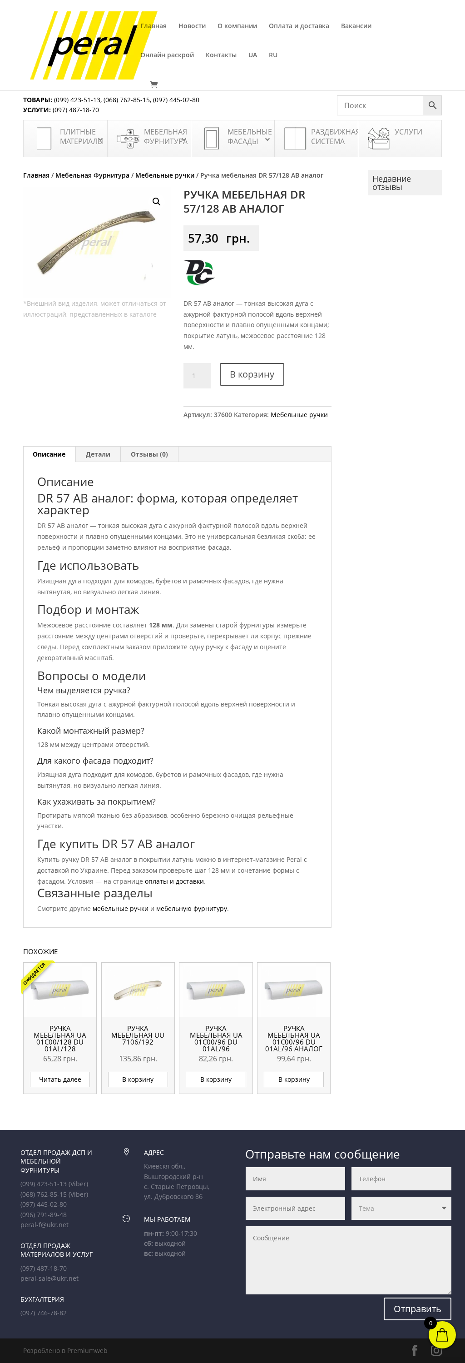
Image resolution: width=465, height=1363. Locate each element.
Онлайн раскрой (167, 55)
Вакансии (356, 26)
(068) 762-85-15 (127, 99)
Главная (153, 26)
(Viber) (78, 1183)
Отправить (417, 1309)
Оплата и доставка (299, 26)
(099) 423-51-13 (76, 99)
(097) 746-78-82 (43, 1312)
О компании (237, 26)
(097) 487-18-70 (75, 109)
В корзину (252, 374)
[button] (156, 202)
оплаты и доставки (174, 881)
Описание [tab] (49, 454)
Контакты (221, 55)
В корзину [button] (137, 1079)
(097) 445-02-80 (176, 99)
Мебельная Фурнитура (92, 175)
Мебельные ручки (164, 175)
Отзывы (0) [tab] (149, 454)
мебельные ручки (120, 908)
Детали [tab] (98, 454)
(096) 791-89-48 (43, 1214)
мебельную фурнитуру (191, 908)
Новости (192, 26)
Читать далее (60, 1079)
